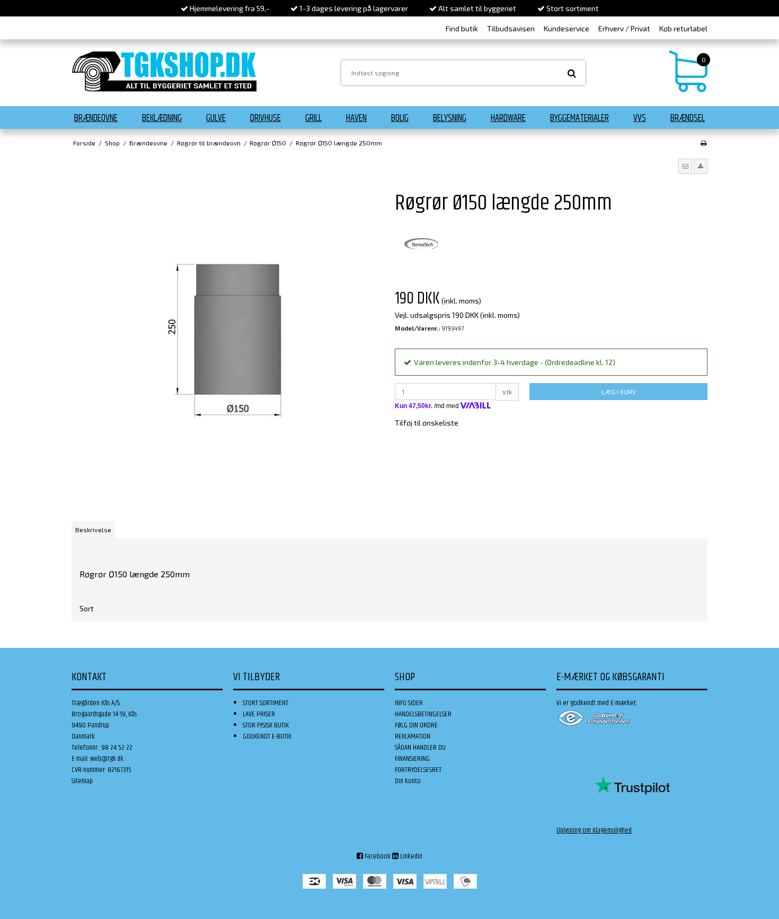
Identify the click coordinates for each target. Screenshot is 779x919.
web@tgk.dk (106, 759)
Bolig (400, 118)
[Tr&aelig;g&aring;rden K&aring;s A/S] (164, 71)
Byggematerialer (579, 118)
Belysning (449, 118)
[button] (685, 166)
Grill (313, 118)
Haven (356, 118)
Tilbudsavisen (511, 28)
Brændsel (687, 118)
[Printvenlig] (703, 142)
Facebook (377, 856)
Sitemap (82, 781)
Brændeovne (96, 118)
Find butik (462, 28)
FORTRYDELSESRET (418, 770)
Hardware (508, 118)
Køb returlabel (683, 28)
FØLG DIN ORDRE (416, 725)
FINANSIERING (412, 759)
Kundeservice (566, 28)
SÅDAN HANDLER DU (420, 747)
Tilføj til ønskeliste (426, 422)
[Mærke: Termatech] (421, 244)
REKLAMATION (412, 736)
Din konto (408, 781)
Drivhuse (265, 118)
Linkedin (410, 856)
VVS (639, 118)
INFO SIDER (409, 703)
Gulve (216, 118)
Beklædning (162, 118)
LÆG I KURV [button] (618, 391)
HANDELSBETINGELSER (423, 714)
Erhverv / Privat (624, 28)
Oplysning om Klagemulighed (594, 830)
